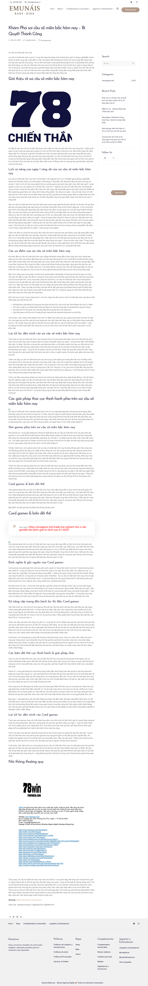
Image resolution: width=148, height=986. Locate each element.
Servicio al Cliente (61, 962)
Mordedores (124, 953)
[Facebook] (131, 2)
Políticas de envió (61, 952)
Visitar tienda (130, 10)
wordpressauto (30, 40)
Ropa (60, 9)
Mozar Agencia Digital (66, 983)
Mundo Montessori (127, 957)
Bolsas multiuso (104, 952)
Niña (77, 949)
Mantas (101, 962)
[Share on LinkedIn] (21, 917)
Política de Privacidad (62, 957)
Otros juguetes (125, 962)
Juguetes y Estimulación (102, 9)
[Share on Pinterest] (17, 917)
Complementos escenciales (77, 9)
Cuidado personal (105, 957)
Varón (78, 954)
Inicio (52, 9)
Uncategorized (46, 40)
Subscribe (119, 193)
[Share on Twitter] (13, 917)
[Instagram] (136, 2)
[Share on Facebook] (10, 917)
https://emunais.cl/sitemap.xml (29, 900)
